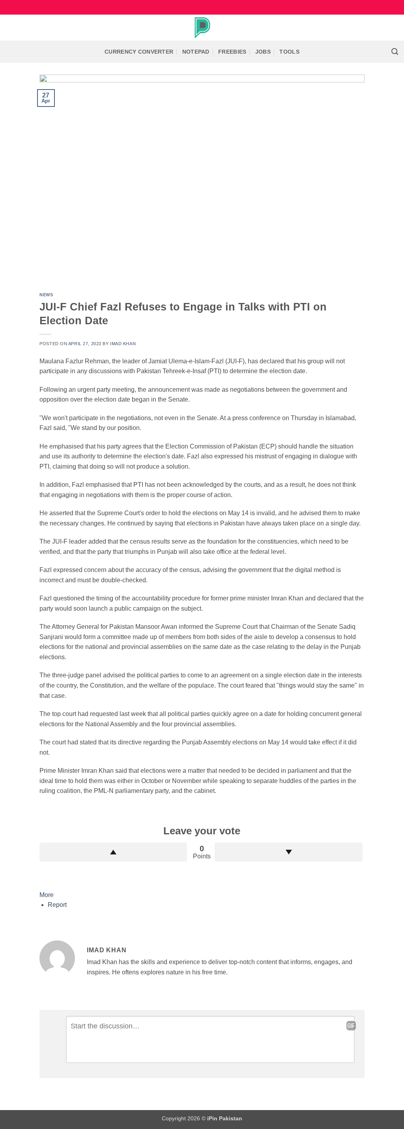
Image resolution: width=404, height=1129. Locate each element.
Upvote (113, 852)
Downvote (288, 852)
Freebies (232, 52)
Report (57, 904)
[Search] (394, 52)
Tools (289, 52)
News (46, 294)
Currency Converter (139, 52)
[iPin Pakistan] (202, 28)
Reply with (351, 1025)
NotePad (195, 52)
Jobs (263, 52)
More (46, 895)
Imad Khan (123, 343)
